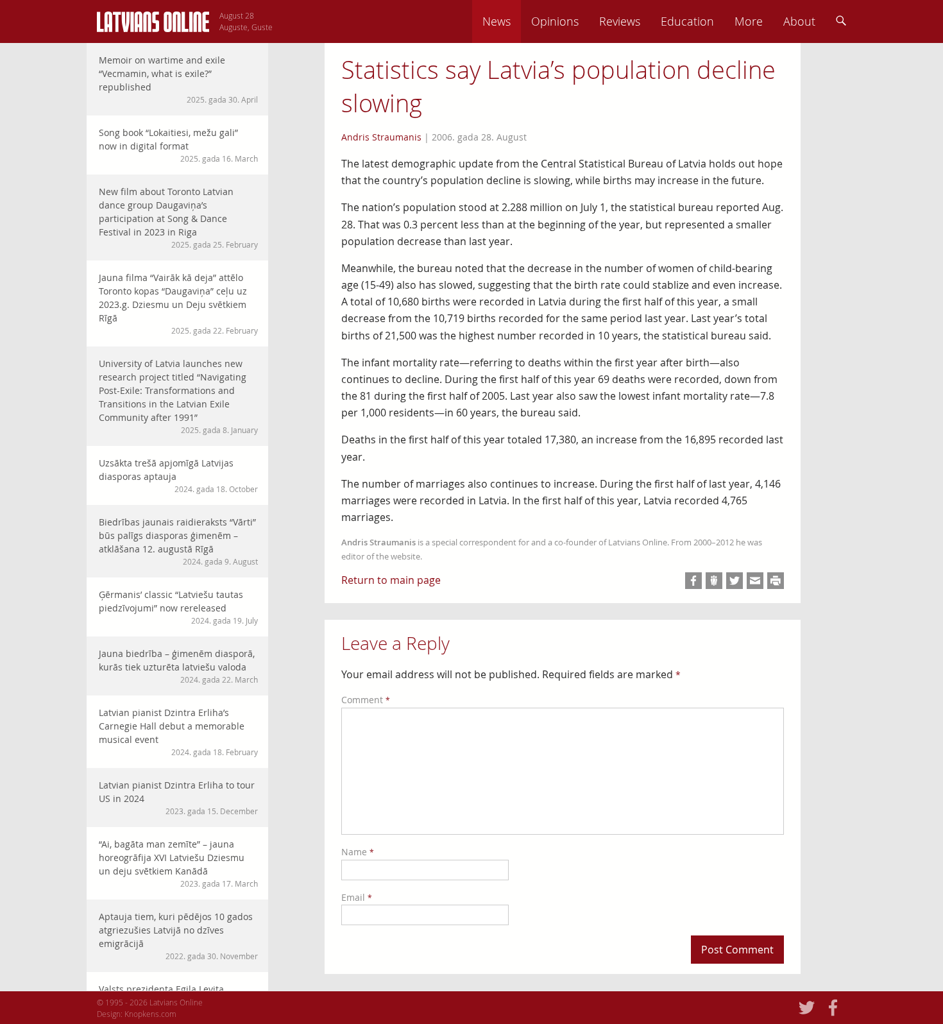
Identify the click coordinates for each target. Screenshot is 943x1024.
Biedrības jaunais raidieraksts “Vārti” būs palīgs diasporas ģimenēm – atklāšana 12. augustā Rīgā (178, 541)
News (496, 21)
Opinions (555, 21)
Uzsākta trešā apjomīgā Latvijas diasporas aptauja (178, 475)
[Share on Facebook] (693, 580)
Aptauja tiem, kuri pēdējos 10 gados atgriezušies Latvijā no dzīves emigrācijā (178, 935)
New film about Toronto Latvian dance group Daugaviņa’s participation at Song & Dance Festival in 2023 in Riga (178, 217)
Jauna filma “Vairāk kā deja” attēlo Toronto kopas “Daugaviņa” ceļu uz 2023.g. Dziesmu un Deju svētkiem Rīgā (178, 303)
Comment (365, 700)
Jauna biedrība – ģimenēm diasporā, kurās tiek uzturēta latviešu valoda (178, 666)
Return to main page (391, 580)
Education (687, 21)
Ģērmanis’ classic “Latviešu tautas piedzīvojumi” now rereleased (178, 607)
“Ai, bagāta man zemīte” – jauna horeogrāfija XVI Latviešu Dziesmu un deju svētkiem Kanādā (178, 863)
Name (357, 852)
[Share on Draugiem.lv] (714, 580)
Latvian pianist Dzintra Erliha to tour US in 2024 (178, 797)
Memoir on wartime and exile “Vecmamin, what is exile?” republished (178, 79)
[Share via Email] (755, 580)
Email (356, 897)
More (749, 21)
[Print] (775, 580)
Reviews (619, 21)
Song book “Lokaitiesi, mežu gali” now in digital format (178, 145)
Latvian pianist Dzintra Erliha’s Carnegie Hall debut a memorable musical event (178, 731)
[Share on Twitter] (734, 580)
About (799, 21)
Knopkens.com (150, 1014)
